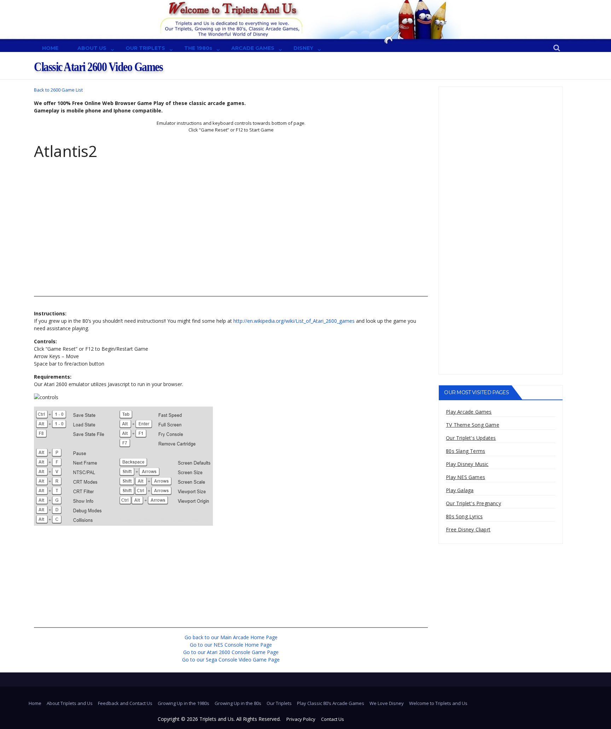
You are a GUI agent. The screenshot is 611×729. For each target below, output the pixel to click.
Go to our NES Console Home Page (231, 644)
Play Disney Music (467, 464)
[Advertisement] (231, 240)
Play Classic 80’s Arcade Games (330, 703)
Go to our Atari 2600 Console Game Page (231, 652)
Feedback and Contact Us (125, 703)
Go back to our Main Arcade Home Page (231, 637)
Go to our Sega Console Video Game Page (231, 659)
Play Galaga (459, 490)
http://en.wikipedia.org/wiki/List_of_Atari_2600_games (294, 320)
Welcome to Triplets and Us (438, 703)
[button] (556, 48)
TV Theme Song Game (472, 424)
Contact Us (332, 719)
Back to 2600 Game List (58, 90)
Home (35, 703)
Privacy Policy (300, 719)
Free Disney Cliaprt (468, 529)
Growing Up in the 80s (238, 703)
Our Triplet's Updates (471, 438)
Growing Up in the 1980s (183, 703)
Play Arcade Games (468, 411)
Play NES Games (465, 477)
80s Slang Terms (465, 451)
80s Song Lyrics (464, 516)
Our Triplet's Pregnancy (473, 503)
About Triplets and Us (70, 703)
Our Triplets (279, 703)
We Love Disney (386, 703)
